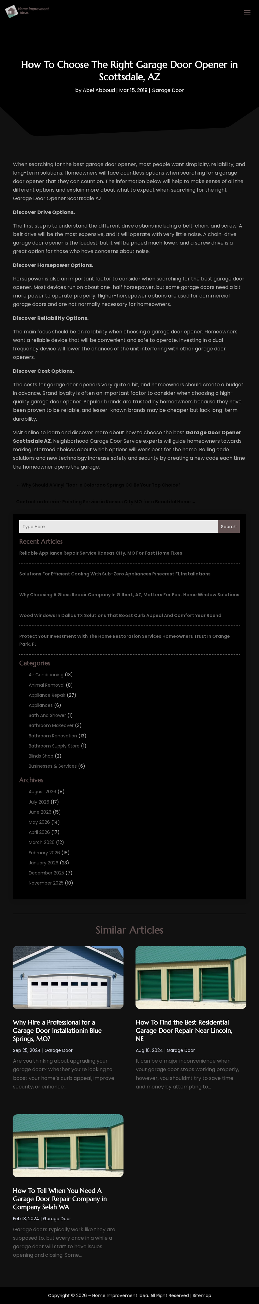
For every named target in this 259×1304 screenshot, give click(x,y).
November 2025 (46, 883)
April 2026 (39, 832)
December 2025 (46, 873)
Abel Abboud (99, 90)
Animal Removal (46, 685)
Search (229, 526)
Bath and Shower (47, 715)
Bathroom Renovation (53, 736)
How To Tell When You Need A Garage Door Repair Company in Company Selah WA (60, 1199)
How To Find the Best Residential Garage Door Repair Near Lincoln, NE (184, 1030)
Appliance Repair (47, 695)
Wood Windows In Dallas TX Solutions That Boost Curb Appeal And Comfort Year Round (120, 615)
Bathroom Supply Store (54, 746)
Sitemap (202, 1295)
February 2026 (44, 853)
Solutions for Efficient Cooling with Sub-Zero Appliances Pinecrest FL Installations (115, 574)
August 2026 (42, 791)
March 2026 (42, 842)
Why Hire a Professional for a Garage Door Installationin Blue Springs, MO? (57, 1030)
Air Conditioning (46, 675)
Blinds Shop (41, 756)
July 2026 (39, 802)
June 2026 (40, 812)
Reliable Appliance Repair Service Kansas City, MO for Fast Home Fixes (100, 553)
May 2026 (39, 822)
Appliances (41, 705)
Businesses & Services (53, 766)
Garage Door (168, 90)
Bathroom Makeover (51, 725)
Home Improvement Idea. (120, 1295)
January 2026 (43, 863)
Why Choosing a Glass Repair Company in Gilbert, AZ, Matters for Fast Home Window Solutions (129, 594)
